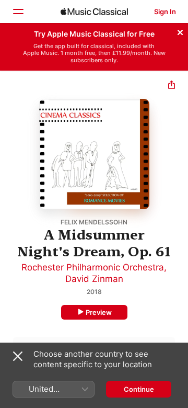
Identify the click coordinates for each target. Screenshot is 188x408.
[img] (94, 11)
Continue (139, 389)
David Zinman (94, 279)
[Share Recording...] (171, 86)
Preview (99, 312)
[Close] (180, 31)
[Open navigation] (17, 11)
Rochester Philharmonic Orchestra (92, 267)
